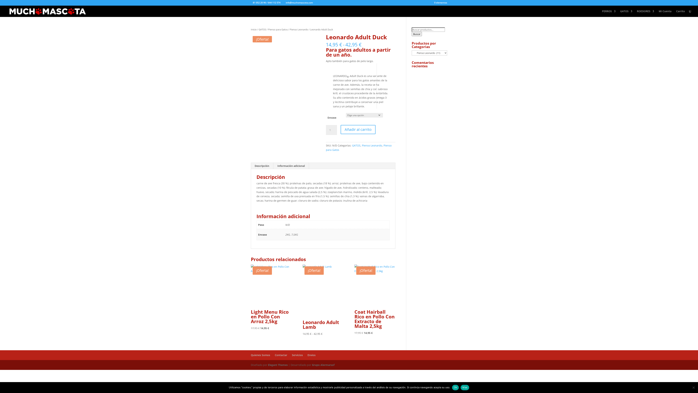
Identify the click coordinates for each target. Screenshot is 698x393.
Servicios (297, 355)
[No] (693, 387)
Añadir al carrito (358, 129)
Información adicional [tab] (291, 166)
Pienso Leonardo (299, 29)
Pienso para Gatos (278, 29)
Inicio (254, 29)
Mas (464, 387)
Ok (455, 387)
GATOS (624, 11)
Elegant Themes (278, 365)
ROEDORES (643, 11)
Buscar (416, 34)
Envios (312, 355)
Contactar (281, 355)
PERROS (607, 11)
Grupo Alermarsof (323, 365)
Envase (332, 117)
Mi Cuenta (665, 11)
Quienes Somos (260, 355)
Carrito (680, 11)
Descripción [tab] (262, 166)
